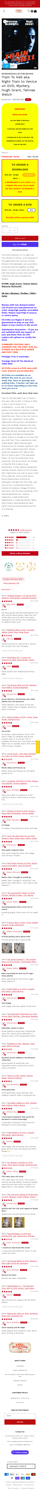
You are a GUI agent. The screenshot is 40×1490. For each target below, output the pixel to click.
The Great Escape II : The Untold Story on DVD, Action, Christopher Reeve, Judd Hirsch (20, 961)
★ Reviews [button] (38, 747)
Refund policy (17, 1485)
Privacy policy (29, 1485)
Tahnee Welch (30, 283)
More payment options (20, 250)
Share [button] (6, 516)
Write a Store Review (20, 553)
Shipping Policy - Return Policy (20, 1398)
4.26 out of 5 (26, 530)
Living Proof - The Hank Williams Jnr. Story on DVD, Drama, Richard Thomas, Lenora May (19, 756)
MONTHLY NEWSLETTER (20, 1370)
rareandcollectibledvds (18, 1482)
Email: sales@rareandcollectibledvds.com (20, 1441)
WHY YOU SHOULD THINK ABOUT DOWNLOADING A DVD (20, 1375)
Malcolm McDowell (12, 286)
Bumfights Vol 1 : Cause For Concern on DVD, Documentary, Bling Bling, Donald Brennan (18, 660)
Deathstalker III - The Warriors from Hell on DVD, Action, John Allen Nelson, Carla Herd (18, 1288)
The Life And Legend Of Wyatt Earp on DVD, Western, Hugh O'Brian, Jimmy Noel (20, 1197)
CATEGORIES (20, 1366)
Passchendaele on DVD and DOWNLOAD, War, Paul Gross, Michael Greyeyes (18, 1236)
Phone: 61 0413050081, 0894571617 (20, 1444)
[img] (20, 530)
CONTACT (20, 1385)
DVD (31, 210)
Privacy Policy (20, 1402)
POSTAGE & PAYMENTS (20, 1380)
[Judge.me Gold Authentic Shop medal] (20, 566)
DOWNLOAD (29, 175)
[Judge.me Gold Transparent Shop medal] (31, 566)
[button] (4, 11)
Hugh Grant (16, 283)
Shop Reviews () (11, 583)
